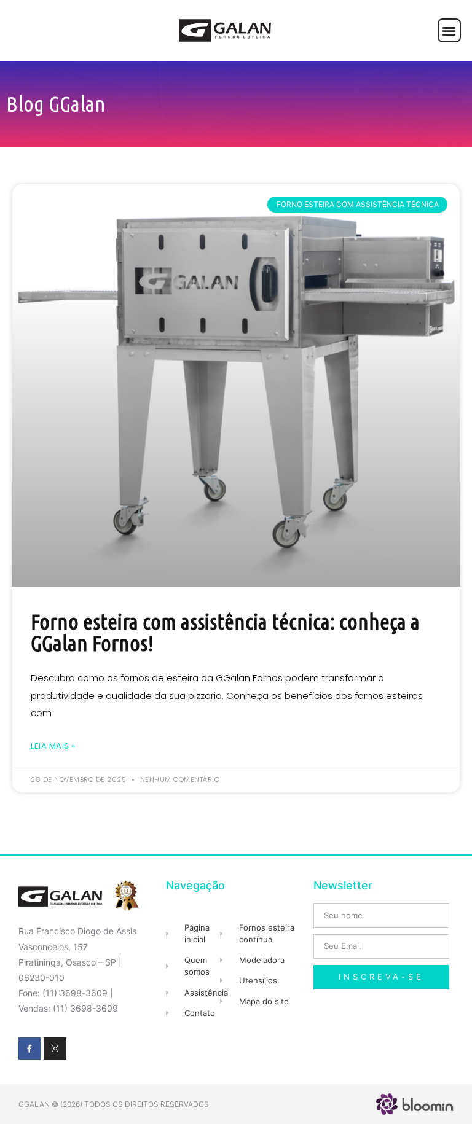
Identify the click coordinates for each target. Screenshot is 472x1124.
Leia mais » (53, 746)
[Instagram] (55, 1048)
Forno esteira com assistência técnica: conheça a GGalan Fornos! (225, 632)
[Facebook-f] (29, 1048)
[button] (450, 30)
